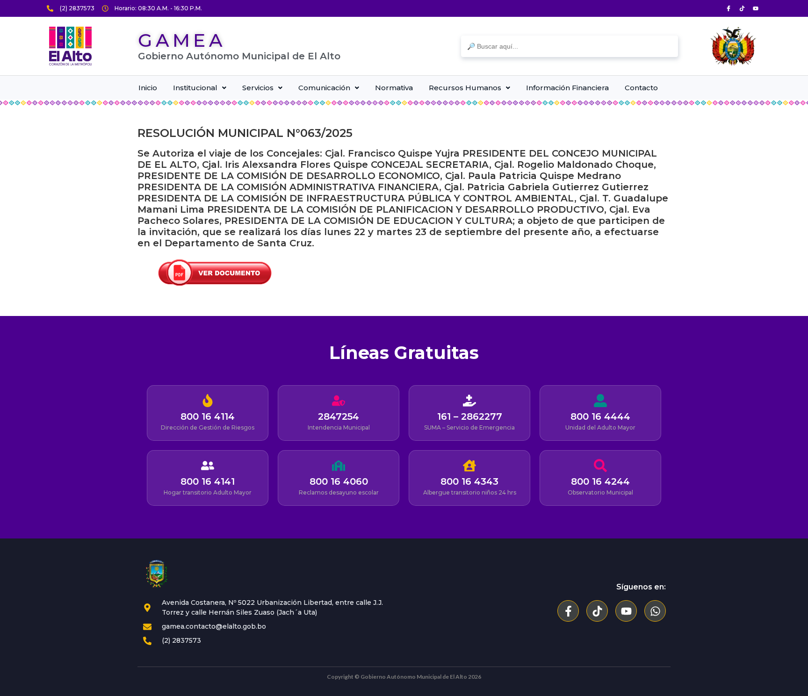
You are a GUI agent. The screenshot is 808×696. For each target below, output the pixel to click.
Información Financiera (567, 87)
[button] (199, 87)
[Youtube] (755, 8)
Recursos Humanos (465, 87)
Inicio (147, 87)
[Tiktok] (742, 8)
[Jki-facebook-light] (728, 8)
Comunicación (324, 87)
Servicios (258, 87)
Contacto (641, 87)
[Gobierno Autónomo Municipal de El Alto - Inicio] (70, 46)
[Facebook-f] (568, 611)
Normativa (394, 87)
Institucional (195, 87)
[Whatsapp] (655, 611)
